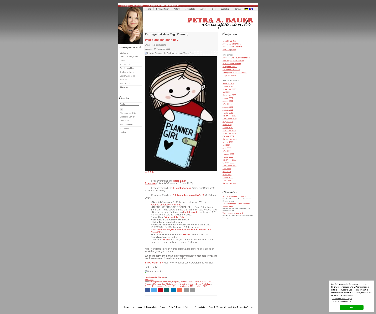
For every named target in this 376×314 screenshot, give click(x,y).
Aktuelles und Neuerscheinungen (236, 58)
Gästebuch (124, 121)
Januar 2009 (228, 157)
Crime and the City (173, 217)
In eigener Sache (230, 67)
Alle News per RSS (128, 113)
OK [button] (351, 307)
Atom (233, 50)
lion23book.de (190, 212)
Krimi (198, 284)
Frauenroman (157, 286)
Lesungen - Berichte (231, 69)
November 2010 (229, 116)
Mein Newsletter (127, 124)
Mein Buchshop (126, 83)
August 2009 (228, 142)
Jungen (148, 286)
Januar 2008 (228, 177)
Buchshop (225, 9)
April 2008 (227, 172)
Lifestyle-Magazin (187, 284)
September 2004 (229, 183)
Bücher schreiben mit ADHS (234, 196)
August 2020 (228, 101)
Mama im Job (159, 284)
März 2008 (227, 174)
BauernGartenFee (127, 76)
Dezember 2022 (229, 95)
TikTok (186, 234)
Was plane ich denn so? (161, 39)
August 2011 (228, 110)
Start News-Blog (229, 41)
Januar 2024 (228, 86)
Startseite (124, 53)
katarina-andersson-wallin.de (166, 204)
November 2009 (229, 133)
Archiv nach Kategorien (232, 47)
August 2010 (228, 122)
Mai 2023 (226, 92)
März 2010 (227, 125)
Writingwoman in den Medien (235, 72)
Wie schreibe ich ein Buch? (168, 6)
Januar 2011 (228, 113)
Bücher (175, 286)
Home (148, 9)
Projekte (175, 282)
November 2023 (229, 89)
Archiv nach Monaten (232, 44)
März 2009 (227, 151)
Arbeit (199, 286)
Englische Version (127, 117)
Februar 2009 (228, 154)
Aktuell (203, 9)
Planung (184, 282)
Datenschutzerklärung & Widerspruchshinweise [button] (342, 300)
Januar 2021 (228, 98)
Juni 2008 (227, 169)
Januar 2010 (228, 127)
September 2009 (229, 139)
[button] (147, 290)
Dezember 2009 (229, 130)
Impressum (124, 128)
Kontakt (238, 9)
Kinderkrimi (206, 284)
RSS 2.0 (226, 50)
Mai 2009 (226, 145)
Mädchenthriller (172, 284)
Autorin (177, 9)
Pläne (191, 282)
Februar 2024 (228, 83)
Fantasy (168, 286)
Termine (123, 80)
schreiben (167, 282)
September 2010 (229, 119)
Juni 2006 (227, 180)
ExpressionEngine (245, 307)
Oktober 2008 (228, 163)
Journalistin (190, 9)
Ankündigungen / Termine (233, 61)
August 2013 (228, 107)
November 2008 (229, 160)
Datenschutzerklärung (155, 307)
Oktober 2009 (228, 136)
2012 (205, 286)
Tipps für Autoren (230, 75)
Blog (213, 9)
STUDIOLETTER (154, 262)
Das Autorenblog (127, 68)
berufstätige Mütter (187, 286)
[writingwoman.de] (200, 29)
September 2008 (229, 166)
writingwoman (156, 282)
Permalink (149, 279)
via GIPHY (149, 172)
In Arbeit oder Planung (155, 277)
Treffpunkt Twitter (127, 72)
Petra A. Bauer (162, 9)
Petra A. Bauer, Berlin (129, 57)
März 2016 (227, 104)
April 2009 (227, 148)
